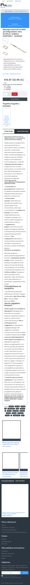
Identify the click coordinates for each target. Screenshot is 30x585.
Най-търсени (19, 481)
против (17, 406)
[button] (15, 94)
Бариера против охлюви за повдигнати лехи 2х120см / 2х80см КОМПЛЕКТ (13, 513)
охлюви (23, 406)
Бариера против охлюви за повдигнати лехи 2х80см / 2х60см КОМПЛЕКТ (6, 119)
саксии (7, 415)
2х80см (9, 411)
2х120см (22, 408)
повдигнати (11, 408)
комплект (15, 411)
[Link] (6, 5)
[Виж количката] (28, 5)
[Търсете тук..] (24, 5)
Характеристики (22, 131)
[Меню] (18, 5)
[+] (9, 93)
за (5, 408)
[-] (9, 95)
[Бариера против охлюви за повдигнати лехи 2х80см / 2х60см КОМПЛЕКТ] (6, 111)
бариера (11, 406)
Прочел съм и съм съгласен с (11, 576)
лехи (17, 408)
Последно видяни (8, 481)
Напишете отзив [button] (14, 74)
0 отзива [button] (6, 74)
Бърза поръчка (15, 99)
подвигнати (16, 415)
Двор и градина (9, 11)
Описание (8, 131)
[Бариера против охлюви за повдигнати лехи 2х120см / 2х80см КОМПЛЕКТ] (15, 498)
